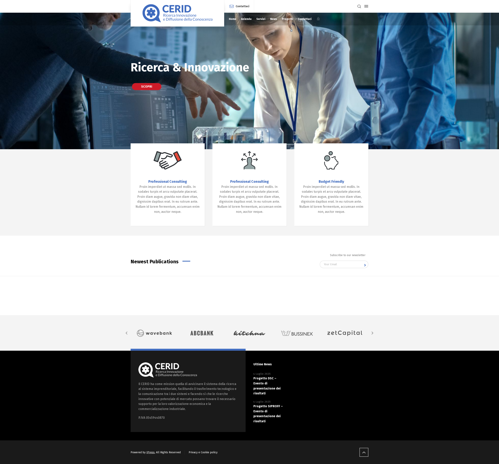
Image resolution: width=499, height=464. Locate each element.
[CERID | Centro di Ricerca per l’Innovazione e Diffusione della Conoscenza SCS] (177, 13)
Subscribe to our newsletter (347, 255)
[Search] (359, 6)
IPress (150, 452)
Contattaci (242, 6)
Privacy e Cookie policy (203, 452)
